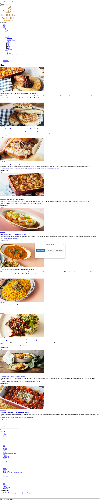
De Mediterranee (10, 53)
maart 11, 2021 (3, 410)
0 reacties (2, 137)
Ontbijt (8, 41)
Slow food (34, 168)
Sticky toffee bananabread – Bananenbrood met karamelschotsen (14, 494)
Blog (4, 27)
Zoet (8, 44)
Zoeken (2, 5)
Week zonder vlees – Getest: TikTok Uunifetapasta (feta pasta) (15, 412)
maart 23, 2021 (3, 302)
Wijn (8, 33)
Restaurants (7, 56)
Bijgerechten (10, 133)
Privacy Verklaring (51, 254)
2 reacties (2, 101)
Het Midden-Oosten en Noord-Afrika (14, 54)
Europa (8, 52)
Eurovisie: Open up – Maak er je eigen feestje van (12, 495)
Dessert (4, 441)
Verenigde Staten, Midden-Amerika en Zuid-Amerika (17, 55)
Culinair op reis (8, 31)
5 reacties (2, 277)
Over (4, 26)
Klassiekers (33, 133)
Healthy (16, 345)
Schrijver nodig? (6, 61)
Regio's (4, 464)
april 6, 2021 (2, 232)
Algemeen (7, 28)
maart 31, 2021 (3, 267)
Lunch (8, 42)
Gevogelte (9, 46)
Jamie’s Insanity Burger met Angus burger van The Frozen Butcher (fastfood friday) (20, 164)
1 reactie (2, 207)
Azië (8, 51)
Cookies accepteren (40, 250)
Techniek (6, 59)
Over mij (4, 460)
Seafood (8, 47)
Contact (4, 62)
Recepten (4, 25)
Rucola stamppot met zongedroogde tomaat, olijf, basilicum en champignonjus (19, 340)
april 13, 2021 (3, 196)
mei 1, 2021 (2, 91)
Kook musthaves (6, 456)
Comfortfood (9, 38)
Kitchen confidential (8, 34)
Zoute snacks (9, 49)
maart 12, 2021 (3, 373)
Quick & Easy (10, 39)
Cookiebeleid (50, 253)
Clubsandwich (5, 496)
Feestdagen (5, 448)
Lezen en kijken (6, 457)
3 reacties (2, 172)
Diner (8, 43)
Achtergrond (7, 29)
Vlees (8, 45)
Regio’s (6, 50)
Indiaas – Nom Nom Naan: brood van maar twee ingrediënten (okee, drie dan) (19, 128)
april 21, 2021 (3, 126)
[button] (63, 244)
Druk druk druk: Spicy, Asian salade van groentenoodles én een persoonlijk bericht (18, 493)
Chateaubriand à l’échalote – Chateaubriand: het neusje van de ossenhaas (18, 93)
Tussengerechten (30, 417)
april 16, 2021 (3, 161)
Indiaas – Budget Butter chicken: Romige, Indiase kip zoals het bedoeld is (17, 269)
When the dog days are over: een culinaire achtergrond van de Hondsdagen (16, 492)
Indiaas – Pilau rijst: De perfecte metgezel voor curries (13, 304)
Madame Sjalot (10, 499)
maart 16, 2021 (3, 337)
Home (4, 24)
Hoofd (28, 97)
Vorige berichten (3, 423)
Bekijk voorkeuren (59, 250)
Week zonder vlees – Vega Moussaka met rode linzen (12, 376)
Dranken (6, 32)
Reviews (6, 57)
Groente (8, 48)
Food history (9, 30)
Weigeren (50, 250)
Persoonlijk (5, 461)
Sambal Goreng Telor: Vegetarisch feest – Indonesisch (13, 234)
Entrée (4, 445)
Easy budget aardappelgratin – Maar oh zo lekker (12, 199)
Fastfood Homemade (11, 40)
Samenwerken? (5, 60)
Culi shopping (5, 438)
